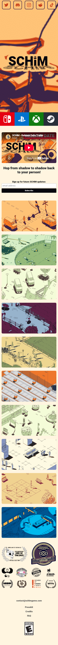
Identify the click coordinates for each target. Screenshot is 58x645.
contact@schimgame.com (29, 600)
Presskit (29, 607)
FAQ (29, 615)
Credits (29, 611)
